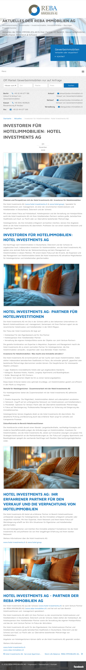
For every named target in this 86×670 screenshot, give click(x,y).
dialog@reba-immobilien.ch (71, 107)
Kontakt (61, 56)
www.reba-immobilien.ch (36, 608)
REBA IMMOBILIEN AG (17, 664)
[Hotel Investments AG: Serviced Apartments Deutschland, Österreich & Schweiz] (4, 654)
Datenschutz (44, 664)
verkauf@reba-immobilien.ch (71, 100)
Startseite (7, 118)
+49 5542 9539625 (21, 103)
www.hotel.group (57, 204)
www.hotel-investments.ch (36, 204)
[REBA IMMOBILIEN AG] (43, 9)
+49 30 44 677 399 (20, 109)
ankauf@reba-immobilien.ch (71, 93)
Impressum (32, 664)
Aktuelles (18, 118)
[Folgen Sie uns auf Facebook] (79, 667)
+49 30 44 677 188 (21, 93)
